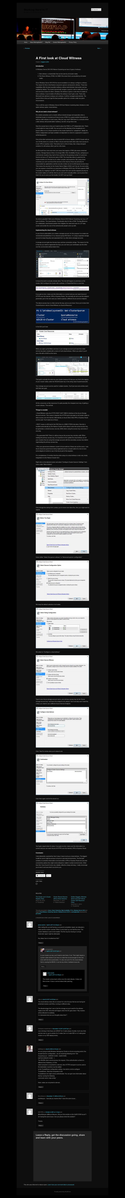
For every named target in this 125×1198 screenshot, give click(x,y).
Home (25, 42)
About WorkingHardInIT (36, 42)
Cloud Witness (43, 912)
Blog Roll (47, 42)
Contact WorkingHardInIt (59, 42)
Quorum (56, 912)
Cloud (53, 910)
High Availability (65, 910)
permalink (38, 913)
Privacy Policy (73, 42)
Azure (49, 910)
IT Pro (71, 910)
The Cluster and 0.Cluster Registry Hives (43, 898)
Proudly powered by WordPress (62, 1191)
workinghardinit (75, 912)
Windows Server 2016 (79, 910)
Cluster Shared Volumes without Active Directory (60, 898)
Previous (27, 48)
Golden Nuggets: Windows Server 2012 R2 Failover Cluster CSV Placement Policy (78, 899)
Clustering (58, 910)
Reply (41, 943)
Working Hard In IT (36, 9)
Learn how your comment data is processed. (61, 1184)
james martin (41, 925)
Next (99, 48)
